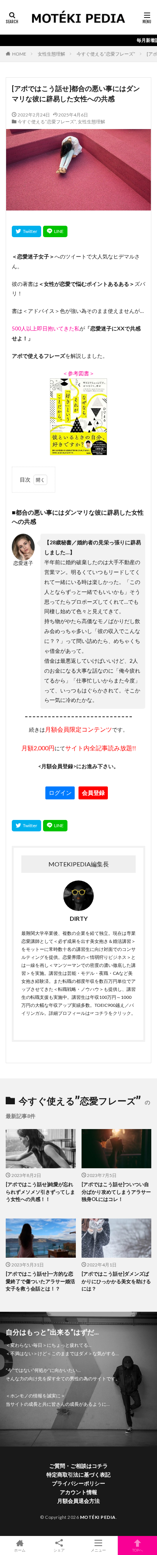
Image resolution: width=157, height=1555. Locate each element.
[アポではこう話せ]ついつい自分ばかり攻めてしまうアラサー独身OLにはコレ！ (116, 1191)
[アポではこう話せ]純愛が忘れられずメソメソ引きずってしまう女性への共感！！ (40, 1191)
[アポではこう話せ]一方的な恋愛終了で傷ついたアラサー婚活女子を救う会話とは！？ (40, 1281)
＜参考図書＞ (78, 373)
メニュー (98, 1550)
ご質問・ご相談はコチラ (78, 1465)
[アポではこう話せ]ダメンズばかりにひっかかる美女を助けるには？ (116, 1281)
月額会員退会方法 (78, 1501)
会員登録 (93, 792)
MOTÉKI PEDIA (98, 1517)
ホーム (20, 1550)
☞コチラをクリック (110, 1013)
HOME (19, 54)
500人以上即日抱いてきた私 (46, 328)
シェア (59, 1550)
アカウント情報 (78, 1492)
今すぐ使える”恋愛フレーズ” (106, 54)
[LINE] (55, 231)
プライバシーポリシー (78, 1483)
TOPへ (137, 1550)
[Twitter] (26, 231)
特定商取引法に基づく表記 (78, 1474)
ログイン (60, 792)
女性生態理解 (51, 54)
